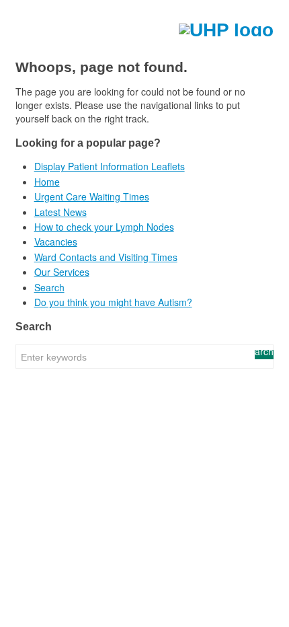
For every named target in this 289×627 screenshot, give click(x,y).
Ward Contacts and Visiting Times (105, 257)
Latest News (60, 212)
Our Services (61, 272)
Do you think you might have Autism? (113, 302)
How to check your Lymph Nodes (104, 226)
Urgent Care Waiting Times (91, 196)
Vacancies (55, 241)
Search (49, 287)
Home (47, 181)
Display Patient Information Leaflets (109, 166)
